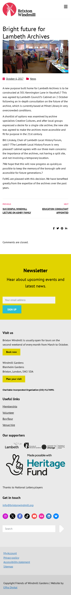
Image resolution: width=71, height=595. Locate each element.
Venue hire (9, 425)
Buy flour (8, 418)
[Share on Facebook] (54, 228)
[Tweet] (58, 228)
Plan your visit (14, 378)
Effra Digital (10, 587)
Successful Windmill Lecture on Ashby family (17, 210)
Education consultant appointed (55, 210)
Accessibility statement (16, 562)
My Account (10, 553)
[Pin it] (62, 228)
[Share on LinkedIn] (66, 228)
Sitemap (8, 566)
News (33, 78)
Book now (11, 352)
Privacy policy (11, 557)
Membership (10, 406)
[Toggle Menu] (65, 6)
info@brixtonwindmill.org (18, 505)
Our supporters (14, 435)
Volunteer (8, 412)
